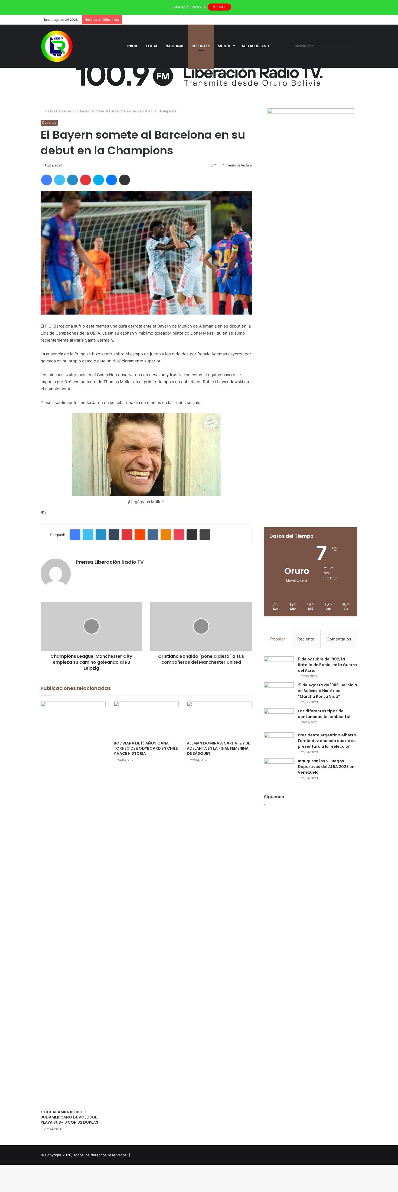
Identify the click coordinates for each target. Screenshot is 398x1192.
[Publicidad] (199, 73)
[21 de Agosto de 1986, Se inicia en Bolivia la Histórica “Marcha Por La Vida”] (279, 692)
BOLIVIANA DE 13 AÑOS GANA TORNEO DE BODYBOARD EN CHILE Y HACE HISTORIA (146, 748)
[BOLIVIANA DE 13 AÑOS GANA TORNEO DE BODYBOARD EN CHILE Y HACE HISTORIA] (146, 720)
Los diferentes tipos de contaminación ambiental (324, 713)
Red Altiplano (255, 46)
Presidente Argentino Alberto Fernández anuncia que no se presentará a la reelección (327, 740)
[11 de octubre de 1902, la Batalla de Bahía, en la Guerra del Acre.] (279, 666)
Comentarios (339, 639)
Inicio (133, 46)
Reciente (305, 639)
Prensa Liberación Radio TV (110, 562)
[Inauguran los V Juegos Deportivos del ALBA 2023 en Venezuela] (279, 768)
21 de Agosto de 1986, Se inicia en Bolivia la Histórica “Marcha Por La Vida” (327, 690)
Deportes (201, 46)
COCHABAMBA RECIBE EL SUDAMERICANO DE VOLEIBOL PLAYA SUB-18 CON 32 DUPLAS (69, 1117)
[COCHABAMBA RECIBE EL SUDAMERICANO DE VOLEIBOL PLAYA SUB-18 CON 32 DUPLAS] (73, 904)
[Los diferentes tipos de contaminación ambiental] (279, 718)
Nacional (174, 46)
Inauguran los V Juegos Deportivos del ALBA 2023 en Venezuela (326, 766)
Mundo (224, 46)
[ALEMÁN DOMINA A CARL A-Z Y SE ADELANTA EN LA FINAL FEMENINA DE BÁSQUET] (219, 720)
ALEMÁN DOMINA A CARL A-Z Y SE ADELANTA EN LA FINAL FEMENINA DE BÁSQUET (218, 748)
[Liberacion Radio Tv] (57, 46)
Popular (277, 639)
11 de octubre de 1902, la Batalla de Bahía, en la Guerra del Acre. (327, 664)
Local (152, 46)
